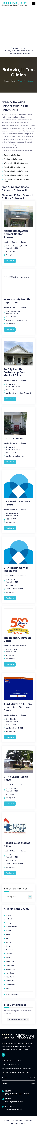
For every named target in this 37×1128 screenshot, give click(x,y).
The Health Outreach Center (17, 639)
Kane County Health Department (17, 301)
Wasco (8, 988)
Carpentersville (11, 927)
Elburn (8, 934)
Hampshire (10, 950)
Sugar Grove (10, 985)
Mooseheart (10, 965)
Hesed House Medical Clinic (17, 844)
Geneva (8, 942)
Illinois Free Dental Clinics (18, 1019)
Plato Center (10, 973)
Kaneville (9, 954)
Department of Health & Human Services (15, 1072)
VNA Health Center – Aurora (17, 503)
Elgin (7, 938)
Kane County (21, 909)
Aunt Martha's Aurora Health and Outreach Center (18, 707)
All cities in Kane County (14, 994)
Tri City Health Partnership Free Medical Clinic (14, 372)
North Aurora (10, 969)
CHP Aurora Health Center (16, 778)
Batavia (8, 915)
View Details (10, 260)
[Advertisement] (18, 26)
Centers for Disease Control (11, 1061)
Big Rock (9, 919)
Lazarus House (13, 438)
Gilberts (8, 946)
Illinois (13, 81)
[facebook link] (3, 1055)
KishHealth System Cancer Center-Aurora (16, 234)
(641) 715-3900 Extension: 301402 (21, 51)
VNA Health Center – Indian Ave (17, 569)
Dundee (8, 931)
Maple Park (10, 961)
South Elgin (10, 981)
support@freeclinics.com (22, 53)
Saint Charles (10, 977)
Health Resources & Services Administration (16, 1069)
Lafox (8, 958)
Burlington (9, 923)
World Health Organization (10, 1065)
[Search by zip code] (30, 897)
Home (6, 81)
